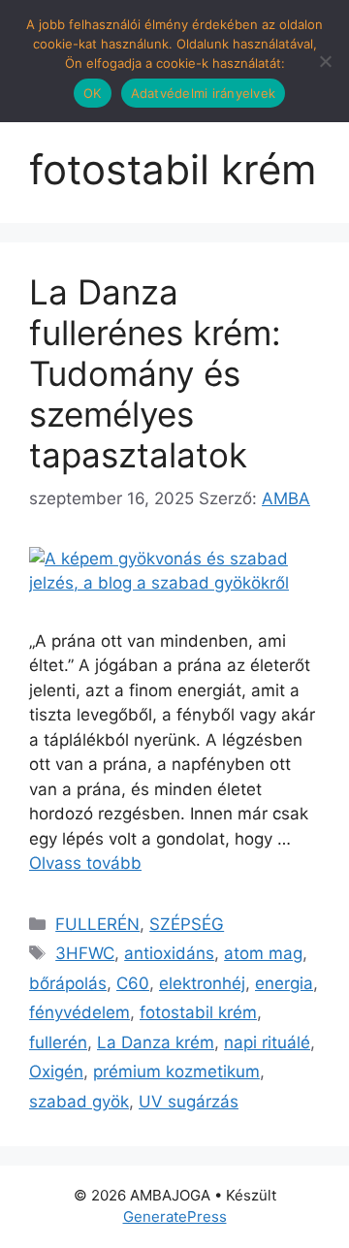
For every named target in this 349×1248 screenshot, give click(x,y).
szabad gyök (79, 1101)
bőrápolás (68, 983)
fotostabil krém (198, 1012)
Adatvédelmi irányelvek (203, 93)
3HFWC (84, 953)
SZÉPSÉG (186, 924)
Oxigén (56, 1071)
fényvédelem (79, 1012)
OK (92, 93)
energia (284, 983)
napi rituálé (267, 1042)
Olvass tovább (85, 863)
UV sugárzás (188, 1101)
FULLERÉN (97, 924)
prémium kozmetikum (176, 1071)
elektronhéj (202, 983)
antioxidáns (169, 953)
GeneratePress (175, 1216)
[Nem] (324, 61)
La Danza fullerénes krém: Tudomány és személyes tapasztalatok (155, 373)
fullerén (58, 1042)
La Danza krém (155, 1042)
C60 (132, 983)
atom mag (263, 953)
